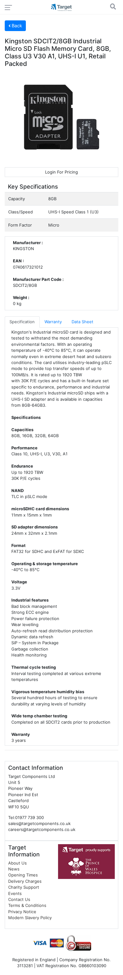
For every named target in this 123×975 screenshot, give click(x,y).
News (14, 868)
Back (16, 25)
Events (15, 893)
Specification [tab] (22, 321)
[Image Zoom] (61, 117)
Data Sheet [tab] (82, 321)
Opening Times (23, 874)
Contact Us (19, 899)
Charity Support (23, 887)
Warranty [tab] (53, 321)
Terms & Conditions (27, 905)
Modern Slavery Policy (30, 917)
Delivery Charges (25, 881)
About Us (17, 862)
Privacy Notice (22, 911)
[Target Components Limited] (61, 8)
